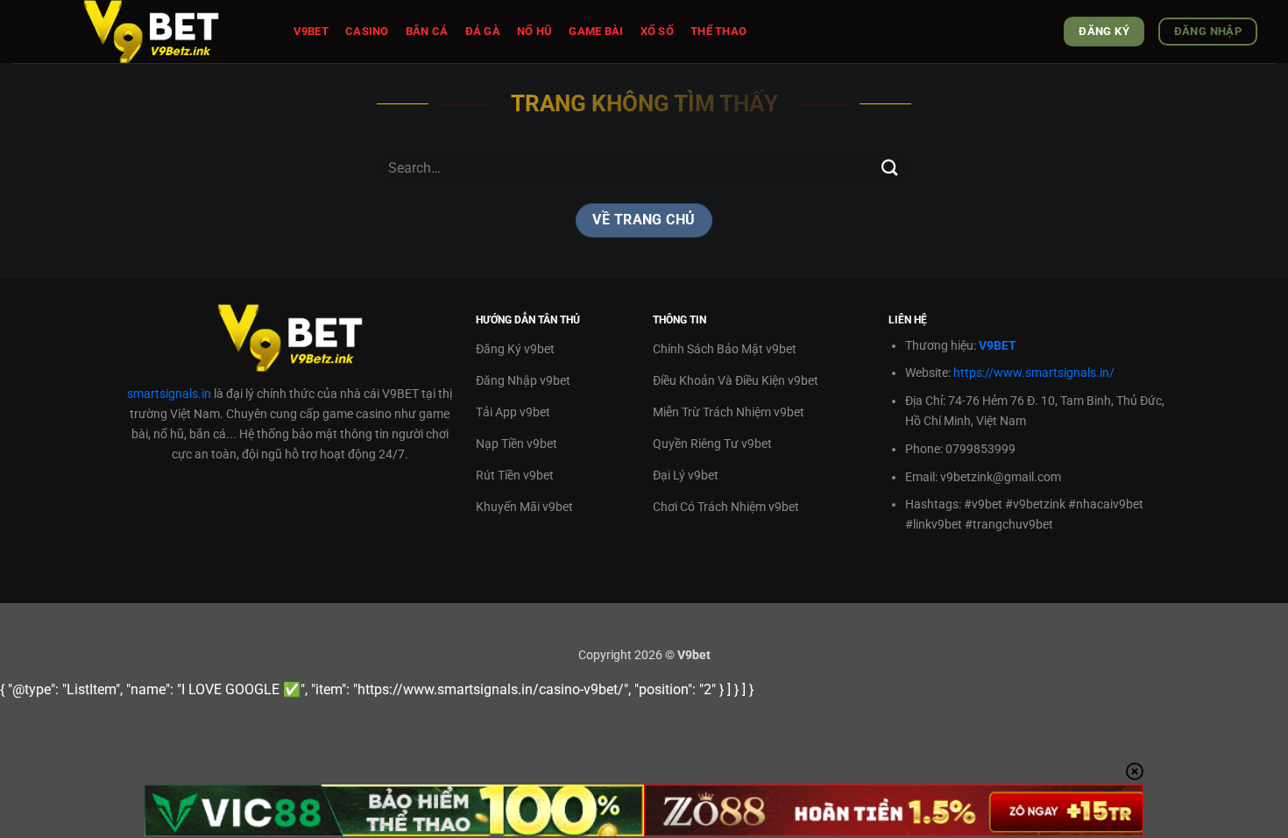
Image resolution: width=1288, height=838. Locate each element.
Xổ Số (657, 31)
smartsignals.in (169, 394)
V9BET (997, 345)
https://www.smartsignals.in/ (1034, 373)
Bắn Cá (427, 31)
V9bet (311, 31)
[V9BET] (170, 31)
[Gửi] (890, 169)
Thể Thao (718, 31)
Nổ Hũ (534, 31)
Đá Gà (482, 31)
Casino (367, 31)
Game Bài (596, 31)
